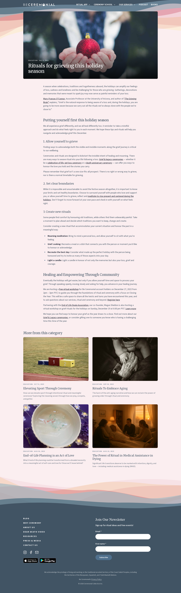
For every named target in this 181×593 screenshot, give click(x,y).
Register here (113, 299)
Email (102, 531)
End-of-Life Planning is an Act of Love (48, 455)
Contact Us (30, 545)
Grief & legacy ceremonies (111, 159)
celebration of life (56, 162)
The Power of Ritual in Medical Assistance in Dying (122, 457)
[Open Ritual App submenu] (89, 4)
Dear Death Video (34, 531)
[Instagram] (25, 552)
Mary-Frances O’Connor (54, 98)
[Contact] (37, 552)
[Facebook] (31, 552)
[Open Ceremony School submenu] (114, 4)
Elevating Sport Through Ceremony (47, 388)
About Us (29, 527)
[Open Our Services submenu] (134, 4)
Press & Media (32, 540)
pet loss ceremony (73, 162)
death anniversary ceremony (99, 162)
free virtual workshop (69, 289)
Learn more (130, 308)
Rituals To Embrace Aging (110, 388)
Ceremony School (103, 4)
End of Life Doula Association (75, 305)
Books (154, 4)
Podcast (143, 4)
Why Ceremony (32, 523)
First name (105, 543)
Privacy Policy (96, 579)
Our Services (125, 4)
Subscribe (103, 557)
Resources (30, 536)
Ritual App (81, 4)
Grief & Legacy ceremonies (55, 317)
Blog (26, 518)
